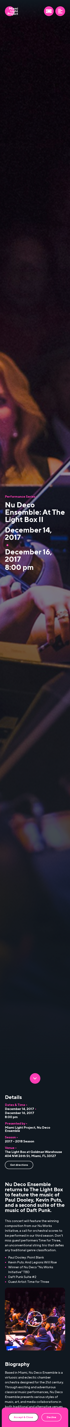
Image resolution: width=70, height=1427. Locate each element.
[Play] (35, 1319)
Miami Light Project (20, 1128)
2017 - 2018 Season (19, 1141)
